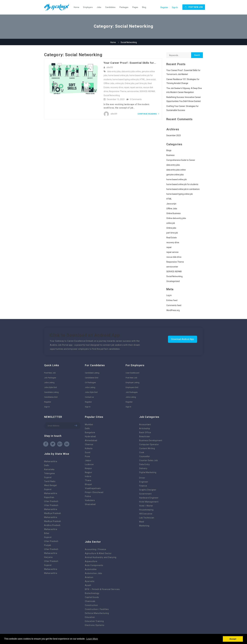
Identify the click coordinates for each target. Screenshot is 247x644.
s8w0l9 (109, 67)
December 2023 (173, 135)
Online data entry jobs (176, 218)
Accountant (145, 424)
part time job (141, 83)
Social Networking (112, 95)
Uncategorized (173, 281)
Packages (123, 7)
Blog (144, 7)
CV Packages (90, 382)
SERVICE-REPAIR (147, 91)
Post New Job (50, 373)
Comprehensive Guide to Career (180, 160)
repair (126, 87)
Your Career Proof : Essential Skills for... (130, 62)
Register (164, 7)
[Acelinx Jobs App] (58, 7)
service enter (133, 91)
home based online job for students (182, 184)
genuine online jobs (175, 174)
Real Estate (171, 237)
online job (119, 83)
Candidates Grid (50, 397)
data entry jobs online (131, 71)
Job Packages (50, 378)
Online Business (173, 213)
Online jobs (130, 83)
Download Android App (182, 339)
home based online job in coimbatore (183, 189)
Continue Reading (147, 114)
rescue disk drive (173, 257)
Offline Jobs (109, 83)
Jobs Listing (49, 382)
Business (170, 155)
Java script (151, 79)
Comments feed (173, 305)
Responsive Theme (117, 91)
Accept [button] (232, 639)
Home (76, 7)
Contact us (89, 397)
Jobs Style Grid (50, 387)
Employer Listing (132, 382)
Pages (135, 7)
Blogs (168, 150)
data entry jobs (114, 71)
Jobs (99, 7)
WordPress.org (173, 310)
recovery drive (116, 87)
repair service (136, 87)
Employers (88, 7)
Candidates (110, 7)
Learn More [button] (92, 639)
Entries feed (171, 300)
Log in (169, 295)
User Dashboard (132, 373)
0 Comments (136, 99)
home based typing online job (125, 79)
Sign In (175, 7)
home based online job (118, 75)
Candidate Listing (51, 392)
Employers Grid (132, 387)
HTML (142, 79)
